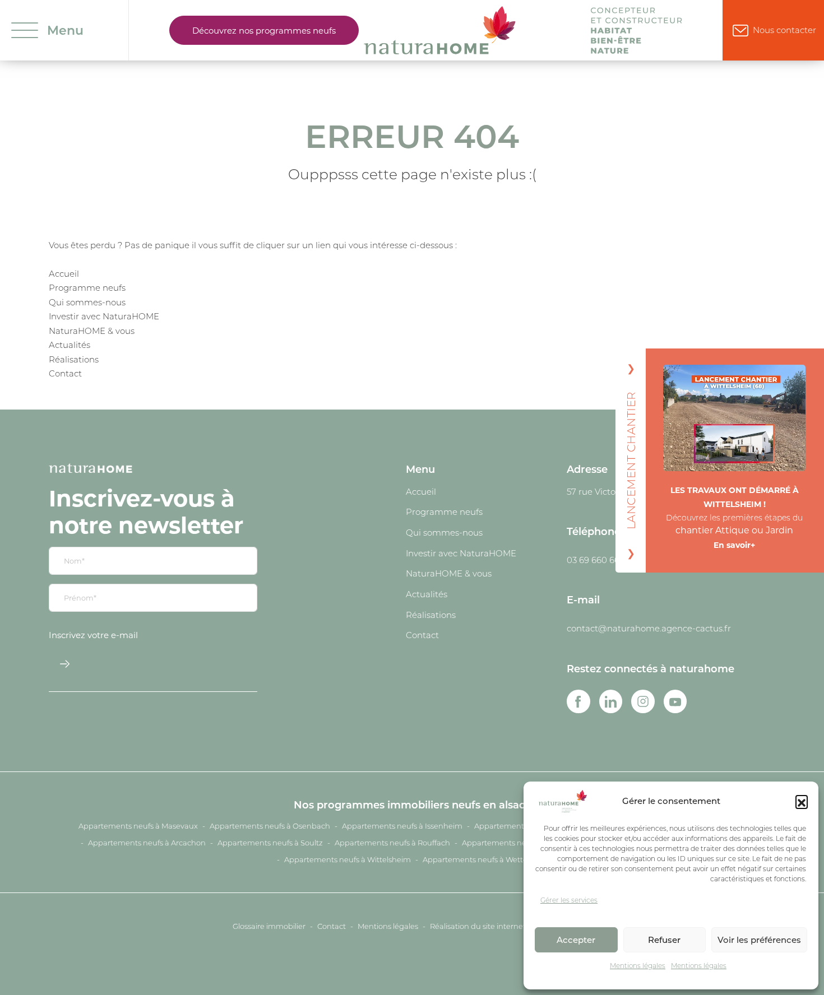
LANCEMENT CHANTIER (630, 460)
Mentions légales (637, 965)
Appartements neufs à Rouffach (392, 842)
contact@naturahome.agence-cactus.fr (649, 628)
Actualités (69, 344)
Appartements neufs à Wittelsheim (347, 859)
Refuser (664, 939)
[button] (801, 801)
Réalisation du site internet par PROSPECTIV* (510, 926)
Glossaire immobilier (269, 926)
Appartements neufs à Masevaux (138, 825)
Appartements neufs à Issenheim (402, 825)
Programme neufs (87, 287)
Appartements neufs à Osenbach (270, 825)
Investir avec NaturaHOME (104, 316)
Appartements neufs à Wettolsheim (487, 859)
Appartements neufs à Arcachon (147, 842)
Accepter (576, 939)
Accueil (64, 273)
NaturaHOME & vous (92, 330)
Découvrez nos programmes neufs (264, 30)
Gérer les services (569, 900)
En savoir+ (734, 545)
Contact (65, 373)
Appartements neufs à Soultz (270, 842)
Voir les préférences (759, 939)
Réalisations (74, 359)
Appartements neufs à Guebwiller (523, 842)
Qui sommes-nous (87, 302)
